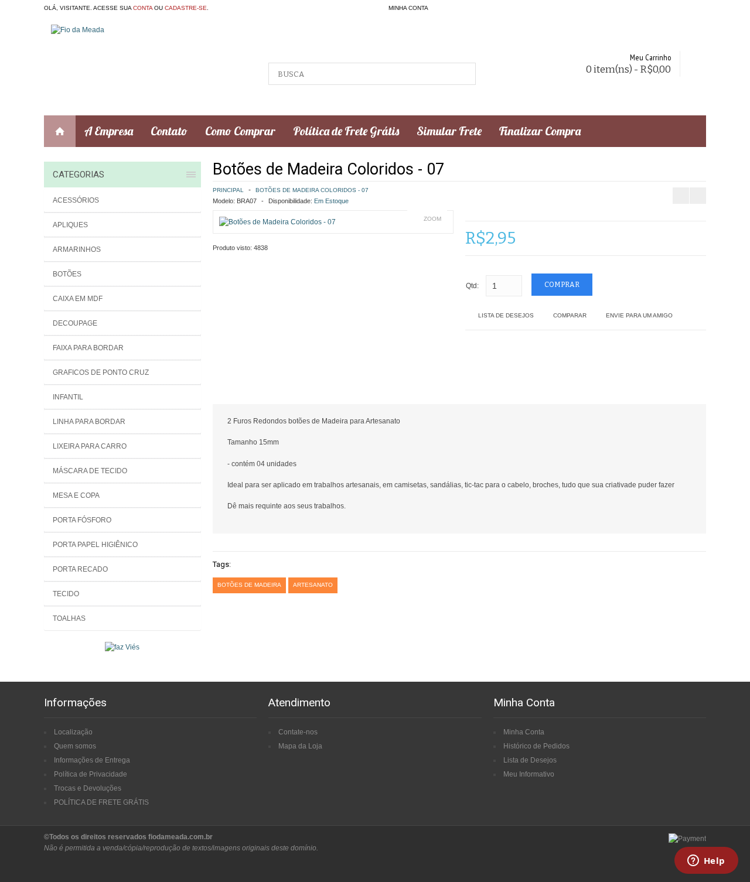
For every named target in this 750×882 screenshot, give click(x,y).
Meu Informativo (528, 774)
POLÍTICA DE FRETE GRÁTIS (101, 802)
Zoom (432, 219)
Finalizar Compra (540, 131)
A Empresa (108, 131)
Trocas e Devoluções (87, 788)
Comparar (570, 315)
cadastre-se (186, 8)
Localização (73, 732)
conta (142, 8)
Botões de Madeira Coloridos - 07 (312, 190)
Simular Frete (449, 131)
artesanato (313, 585)
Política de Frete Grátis (346, 131)
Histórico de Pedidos (536, 746)
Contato (169, 131)
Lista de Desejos (506, 315)
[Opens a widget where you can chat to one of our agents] (706, 861)
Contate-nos (298, 732)
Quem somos (75, 746)
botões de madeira (249, 585)
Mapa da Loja (300, 746)
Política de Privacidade (90, 774)
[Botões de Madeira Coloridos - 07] (277, 222)
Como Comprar (240, 131)
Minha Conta (523, 732)
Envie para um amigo (639, 315)
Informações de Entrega (92, 760)
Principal (228, 190)
